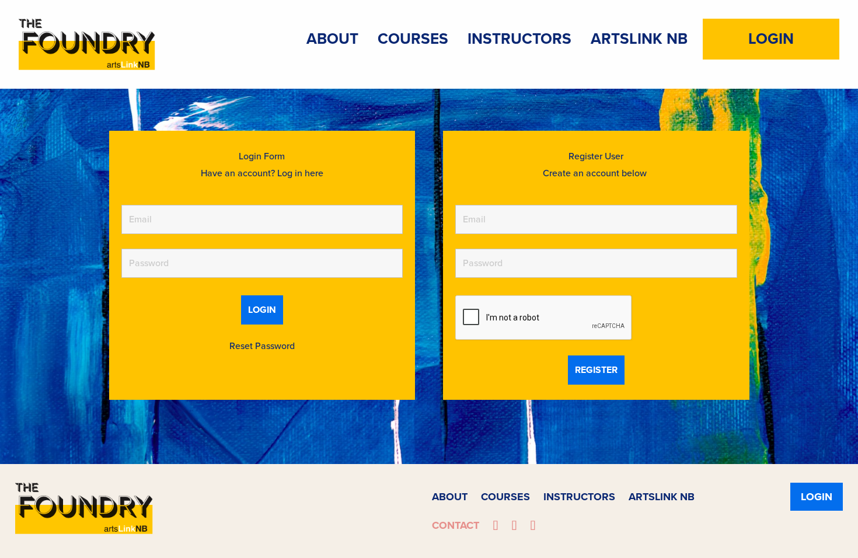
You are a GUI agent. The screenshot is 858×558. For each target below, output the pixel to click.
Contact (455, 525)
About (332, 39)
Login (771, 39)
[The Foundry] (87, 43)
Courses (413, 39)
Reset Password (262, 346)
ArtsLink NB (639, 39)
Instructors (519, 39)
